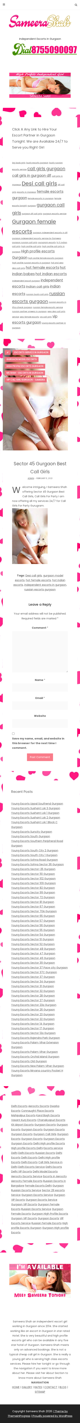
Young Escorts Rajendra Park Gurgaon (35, 1038)
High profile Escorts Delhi (27, 1148)
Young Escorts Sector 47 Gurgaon (33, 953)
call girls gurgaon (46, 168)
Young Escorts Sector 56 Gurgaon (33, 925)
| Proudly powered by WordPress (51, 1416)
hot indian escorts (51, 273)
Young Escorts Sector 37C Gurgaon (34, 972)
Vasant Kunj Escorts (23, 1120)
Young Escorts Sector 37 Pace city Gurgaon (39, 967)
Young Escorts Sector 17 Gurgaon (32, 1028)
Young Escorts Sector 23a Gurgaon (33, 1005)
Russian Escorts (45, 1153)
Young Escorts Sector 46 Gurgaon (33, 958)
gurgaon (32, 205)
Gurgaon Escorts (45, 1125)
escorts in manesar (26, 192)
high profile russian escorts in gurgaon (31, 262)
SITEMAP (40, 1392)
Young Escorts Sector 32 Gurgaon (33, 991)
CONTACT (50, 1387)
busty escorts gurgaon (37, 162)
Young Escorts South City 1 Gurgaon (34, 855)
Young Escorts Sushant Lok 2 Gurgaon (35, 817)
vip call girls (46, 316)
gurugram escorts (47, 242)
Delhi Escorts (19, 1106)
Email (40, 698)
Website (40, 716)
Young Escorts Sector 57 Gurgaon (33, 921)
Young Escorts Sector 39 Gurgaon (33, 963)
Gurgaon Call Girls (44, 1134)
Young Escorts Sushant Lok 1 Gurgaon (35, 813)
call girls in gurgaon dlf (31, 175)
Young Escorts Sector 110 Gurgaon (33, 874)
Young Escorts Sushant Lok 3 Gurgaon (35, 808)
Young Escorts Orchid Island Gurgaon (35, 1056)
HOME (16, 1387)
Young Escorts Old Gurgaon (29, 1061)
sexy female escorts (29, 316)
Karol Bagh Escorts (48, 1115)
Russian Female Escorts (46, 1223)
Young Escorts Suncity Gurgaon (31, 832)
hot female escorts (42, 267)
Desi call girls (39, 183)
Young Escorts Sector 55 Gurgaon (33, 930)
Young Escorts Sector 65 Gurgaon (33, 916)
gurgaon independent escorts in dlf (50, 232)
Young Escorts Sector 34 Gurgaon (33, 981)
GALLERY (27, 1387)
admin (31, 478)
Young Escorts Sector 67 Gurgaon (33, 906)
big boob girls (18, 162)
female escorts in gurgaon (41, 198)
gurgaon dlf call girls (32, 213)
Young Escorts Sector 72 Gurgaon (33, 897)
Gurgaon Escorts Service (37, 1195)
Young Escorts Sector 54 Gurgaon (33, 935)
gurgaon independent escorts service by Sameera (36, 238)
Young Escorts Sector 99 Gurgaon (33, 892)
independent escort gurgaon (26, 280)
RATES (38, 1387)
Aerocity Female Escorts (26, 1181)
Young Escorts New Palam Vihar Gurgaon (37, 1066)
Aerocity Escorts (38, 1106)
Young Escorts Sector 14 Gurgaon (32, 1024)
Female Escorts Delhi (38, 1185)
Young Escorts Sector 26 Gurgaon (33, 1009)
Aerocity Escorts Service (26, 1176)
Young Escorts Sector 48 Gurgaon (33, 949)
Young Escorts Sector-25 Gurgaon (33, 869)
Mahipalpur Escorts (23, 1115)
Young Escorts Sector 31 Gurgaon (32, 986)
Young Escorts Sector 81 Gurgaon (32, 902)
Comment (40, 628)
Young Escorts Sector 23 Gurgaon (33, 1014)
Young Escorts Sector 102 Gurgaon (33, 878)
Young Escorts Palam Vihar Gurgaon (34, 1052)
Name (40, 680)
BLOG (63, 1387)
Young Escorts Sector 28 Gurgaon (33, 995)
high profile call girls (31, 246)
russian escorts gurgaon (40, 589)
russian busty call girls (37, 294)
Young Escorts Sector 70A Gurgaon (34, 911)
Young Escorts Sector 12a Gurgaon (33, 1033)
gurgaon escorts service (54, 213)
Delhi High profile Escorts (49, 1143)
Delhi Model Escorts (45, 1171)
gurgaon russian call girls (24, 242)
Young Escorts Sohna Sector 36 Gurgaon (37, 864)
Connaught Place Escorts (37, 1111)
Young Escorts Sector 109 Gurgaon (33, 883)
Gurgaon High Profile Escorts (50, 1214)
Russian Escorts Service (36, 1209)
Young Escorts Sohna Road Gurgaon (34, 860)
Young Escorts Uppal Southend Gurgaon (37, 803)
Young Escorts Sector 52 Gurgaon (33, 944)
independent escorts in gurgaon (45, 585)
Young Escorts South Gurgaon (30, 836)
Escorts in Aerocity (55, 1176)
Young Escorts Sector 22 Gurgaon (33, 1019)
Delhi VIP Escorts (21, 1171)
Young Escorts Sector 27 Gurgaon (33, 1000)
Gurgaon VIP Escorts (24, 1204)
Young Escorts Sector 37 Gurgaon (33, 977)
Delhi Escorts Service (31, 1167)
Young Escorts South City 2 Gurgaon (34, 850)
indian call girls (37, 286)
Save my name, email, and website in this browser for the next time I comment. (38, 743)
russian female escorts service (48, 307)
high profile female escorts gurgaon (45, 258)
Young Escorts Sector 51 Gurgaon (32, 939)
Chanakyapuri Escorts (51, 1120)
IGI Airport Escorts (22, 1125)
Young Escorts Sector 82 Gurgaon (33, 888)
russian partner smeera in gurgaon (29, 311)
